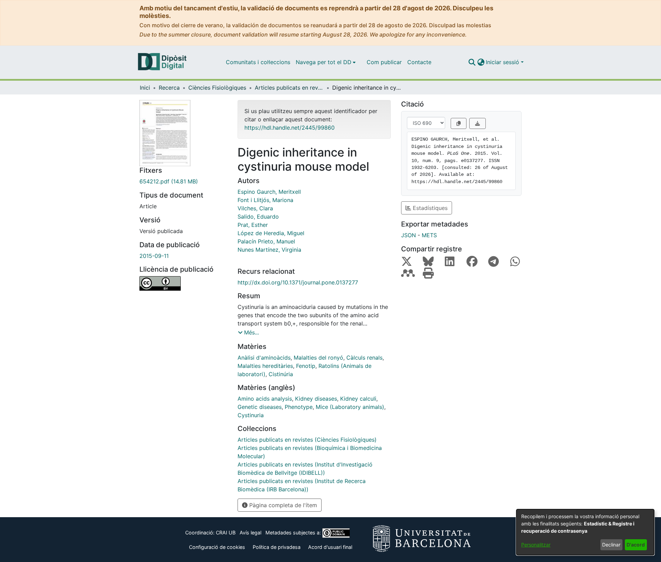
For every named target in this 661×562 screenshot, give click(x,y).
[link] (183, 181)
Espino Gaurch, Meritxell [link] (269, 191)
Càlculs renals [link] (364, 357)
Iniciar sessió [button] (503, 62)
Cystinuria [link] (251, 415)
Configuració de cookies (217, 547)
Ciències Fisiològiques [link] (217, 87)
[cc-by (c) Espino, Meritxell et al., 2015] (183, 283)
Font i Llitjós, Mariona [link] (265, 200)
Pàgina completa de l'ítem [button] (282, 505)
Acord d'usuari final (330, 547)
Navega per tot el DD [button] (324, 62)
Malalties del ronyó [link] (318, 357)
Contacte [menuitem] (419, 62)
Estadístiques (429, 207)
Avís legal (250, 532)
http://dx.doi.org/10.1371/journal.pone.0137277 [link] (298, 282)
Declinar (611, 545)
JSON (408, 235)
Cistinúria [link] (281, 374)
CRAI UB (225, 532)
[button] (472, 62)
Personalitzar (535, 545)
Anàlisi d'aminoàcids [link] (264, 357)
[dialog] (585, 532)
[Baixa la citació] (477, 123)
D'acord (636, 545)
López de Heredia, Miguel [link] (271, 233)
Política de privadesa (277, 547)
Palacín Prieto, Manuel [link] (266, 241)
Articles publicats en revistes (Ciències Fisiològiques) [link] (289, 87)
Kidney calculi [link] (358, 398)
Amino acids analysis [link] (265, 398)
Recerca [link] (169, 87)
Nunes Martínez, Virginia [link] (269, 249)
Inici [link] (145, 87)
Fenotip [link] (305, 365)
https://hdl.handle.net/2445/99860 (289, 127)
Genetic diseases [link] (260, 406)
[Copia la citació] (458, 123)
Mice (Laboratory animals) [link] (350, 406)
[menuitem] (326, 62)
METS (429, 235)
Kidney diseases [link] (316, 398)
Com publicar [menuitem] (384, 62)
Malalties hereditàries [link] (265, 365)
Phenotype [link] (299, 406)
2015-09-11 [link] (154, 255)
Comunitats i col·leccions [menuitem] (258, 62)
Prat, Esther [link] (253, 224)
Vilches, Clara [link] (255, 208)
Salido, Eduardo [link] (258, 216)
